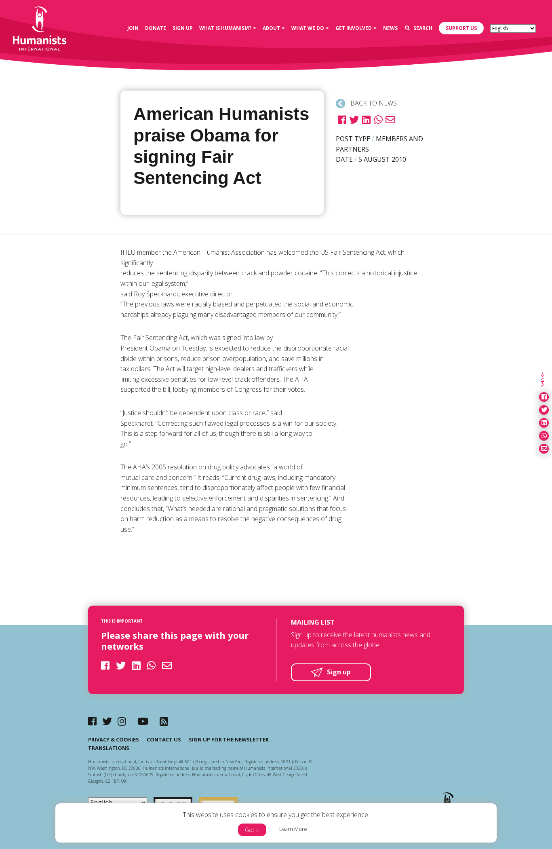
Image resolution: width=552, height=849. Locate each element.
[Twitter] (107, 721)
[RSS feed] (164, 721)
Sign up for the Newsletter (229, 739)
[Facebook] (92, 721)
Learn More (293, 828)
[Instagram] (122, 721)
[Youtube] (142, 721)
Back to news (373, 103)
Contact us (164, 739)
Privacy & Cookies (113, 739)
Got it (252, 830)
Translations (108, 748)
